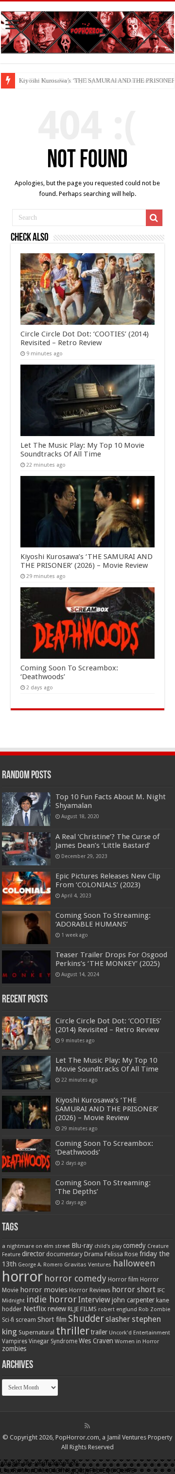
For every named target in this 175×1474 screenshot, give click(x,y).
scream (26, 1319)
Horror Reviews (89, 1290)
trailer (99, 1332)
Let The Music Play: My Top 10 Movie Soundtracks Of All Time (82, 449)
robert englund (117, 1309)
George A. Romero (40, 1265)
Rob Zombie (154, 1309)
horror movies (44, 1289)
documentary (64, 1254)
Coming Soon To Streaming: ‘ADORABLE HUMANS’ (103, 920)
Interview (94, 1300)
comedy (134, 1245)
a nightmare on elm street (36, 1246)
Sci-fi (8, 1319)
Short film (52, 1319)
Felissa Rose (121, 1254)
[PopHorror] (87, 30)
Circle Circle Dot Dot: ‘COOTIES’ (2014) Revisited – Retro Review (84, 338)
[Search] (154, 218)
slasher (117, 1319)
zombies (14, 1348)
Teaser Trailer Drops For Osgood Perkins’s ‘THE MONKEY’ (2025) (111, 959)
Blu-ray (82, 1245)
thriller (72, 1330)
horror (22, 1276)
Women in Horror (137, 1341)
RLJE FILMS (82, 1309)
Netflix (34, 1308)
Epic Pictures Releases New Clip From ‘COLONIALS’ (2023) (107, 880)
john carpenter (133, 1300)
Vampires (14, 1341)
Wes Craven (96, 1341)
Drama (93, 1254)
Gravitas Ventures (87, 1264)
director (33, 1254)
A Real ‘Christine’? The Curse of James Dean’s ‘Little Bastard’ (107, 841)
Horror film (123, 1279)
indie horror (51, 1299)
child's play (108, 1246)
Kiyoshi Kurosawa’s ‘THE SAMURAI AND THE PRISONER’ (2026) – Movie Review (86, 561)
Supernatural (36, 1332)
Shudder (86, 1318)
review (57, 1309)
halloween (134, 1263)
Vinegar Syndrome (53, 1341)
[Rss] (87, 1426)
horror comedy (75, 1278)
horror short (134, 1289)
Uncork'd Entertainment (139, 1333)
